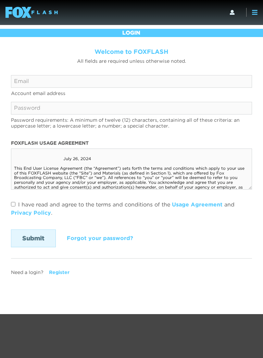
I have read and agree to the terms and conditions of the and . (123, 208)
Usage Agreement (197, 204)
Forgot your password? (100, 238)
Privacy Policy (31, 213)
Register (59, 272)
